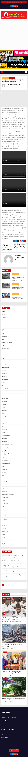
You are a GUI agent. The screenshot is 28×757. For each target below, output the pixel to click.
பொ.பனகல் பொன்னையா (16, 621)
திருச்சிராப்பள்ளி (12, 77)
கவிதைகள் (4, 364)
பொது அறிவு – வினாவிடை (8, 494)
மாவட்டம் (4, 509)
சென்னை (4, 404)
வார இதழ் (4, 519)
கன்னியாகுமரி (5, 370)
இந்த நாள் (4, 330)
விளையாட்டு (5, 531)
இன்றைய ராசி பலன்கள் (7, 342)
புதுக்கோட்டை (5, 485)
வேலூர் (3, 537)
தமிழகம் (4, 413)
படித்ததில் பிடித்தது (6, 478)
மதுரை (3, 500)
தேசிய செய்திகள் (6, 463)
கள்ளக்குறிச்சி (5, 367)
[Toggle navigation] (26, 72)
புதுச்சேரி (4, 488)
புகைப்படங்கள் (5, 482)
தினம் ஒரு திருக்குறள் (7, 444)
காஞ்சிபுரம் (4, 373)
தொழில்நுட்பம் (5, 460)
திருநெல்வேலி (5, 426)
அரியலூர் (4, 320)
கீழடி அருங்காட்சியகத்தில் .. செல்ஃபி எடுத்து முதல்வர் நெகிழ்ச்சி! (7, 246)
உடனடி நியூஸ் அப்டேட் (5, 77)
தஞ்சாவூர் (4, 410)
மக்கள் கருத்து (5, 497)
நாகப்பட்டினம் (5, 469)
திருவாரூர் (4, 441)
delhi (3, 311)
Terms (2, 734)
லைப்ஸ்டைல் (5, 513)
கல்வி (3, 361)
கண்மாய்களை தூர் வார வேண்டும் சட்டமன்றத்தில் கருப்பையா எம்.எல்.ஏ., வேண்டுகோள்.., (13, 618)
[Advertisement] (14, 35)
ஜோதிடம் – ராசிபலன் (6, 544)
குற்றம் (3, 382)
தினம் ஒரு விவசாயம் (6, 447)
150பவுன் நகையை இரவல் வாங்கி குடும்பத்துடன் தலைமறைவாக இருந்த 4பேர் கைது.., (13, 698)
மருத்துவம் (4, 506)
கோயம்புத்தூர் (5, 386)
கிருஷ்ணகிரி (5, 379)
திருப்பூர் (4, 432)
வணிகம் (4, 516)
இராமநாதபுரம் (5, 336)
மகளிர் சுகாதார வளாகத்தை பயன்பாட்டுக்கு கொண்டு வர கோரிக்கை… (18, 277)
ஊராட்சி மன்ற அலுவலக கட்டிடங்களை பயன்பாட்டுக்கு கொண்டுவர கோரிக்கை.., (18, 287)
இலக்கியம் (4, 339)
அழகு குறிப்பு (5, 324)
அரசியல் (4, 317)
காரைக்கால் (4, 376)
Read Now (14, 59)
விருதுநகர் (4, 525)
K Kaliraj (22, 280)
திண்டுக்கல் (5, 420)
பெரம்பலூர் (4, 491)
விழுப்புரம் (4, 528)
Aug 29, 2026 (15, 280)
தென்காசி (4, 457)
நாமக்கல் (4, 472)
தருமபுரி (4, 417)
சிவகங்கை (4, 392)
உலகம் (3, 351)
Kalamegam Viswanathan (14, 84)
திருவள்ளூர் (4, 438)
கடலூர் (3, 355)
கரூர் (3, 358)
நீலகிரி (3, 475)
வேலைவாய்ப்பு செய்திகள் (7, 540)
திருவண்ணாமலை (6, 435)
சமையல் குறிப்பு (5, 389)
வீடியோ (3, 534)
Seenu (12, 648)
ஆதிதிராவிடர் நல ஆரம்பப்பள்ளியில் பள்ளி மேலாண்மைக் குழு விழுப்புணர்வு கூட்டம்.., (11, 672)
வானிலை (4, 522)
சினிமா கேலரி (5, 398)
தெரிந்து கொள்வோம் (6, 454)
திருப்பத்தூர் (4, 429)
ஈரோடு (3, 345)
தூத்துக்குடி (4, 451)
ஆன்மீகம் (4, 327)
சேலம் (3, 407)
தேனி (3, 466)
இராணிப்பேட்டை (5, 333)
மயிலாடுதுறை (5, 503)
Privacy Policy (4, 737)
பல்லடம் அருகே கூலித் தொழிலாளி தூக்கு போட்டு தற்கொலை (19, 246)
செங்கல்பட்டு (5, 401)
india (3, 314)
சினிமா (3, 395)
